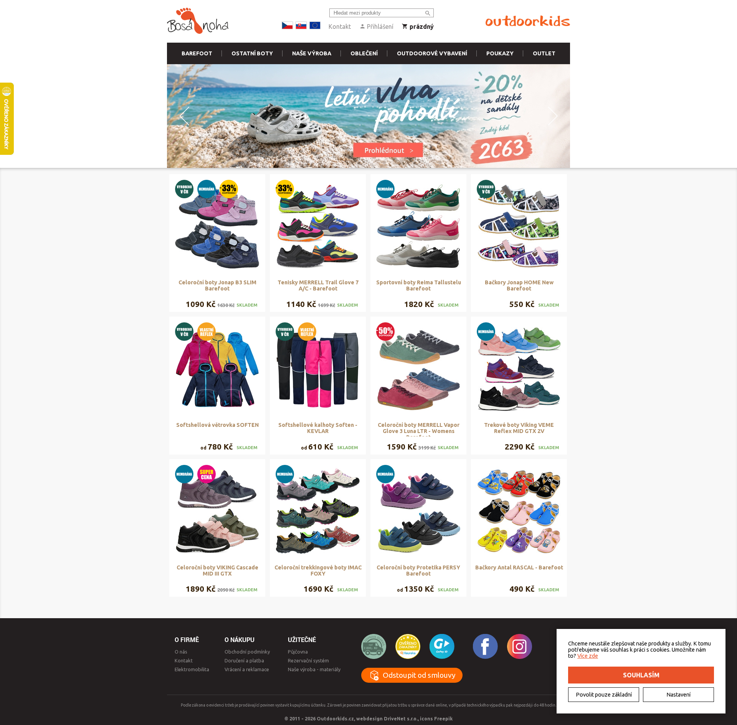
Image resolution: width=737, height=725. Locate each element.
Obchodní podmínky (247, 651)
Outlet (544, 53)
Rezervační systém (308, 660)
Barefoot (197, 53)
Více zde (587, 656)
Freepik (443, 718)
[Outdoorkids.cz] (528, 21)
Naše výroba (311, 53)
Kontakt (340, 26)
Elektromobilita (192, 669)
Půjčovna (298, 651)
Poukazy (500, 53)
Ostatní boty (252, 53)
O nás (181, 651)
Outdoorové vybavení (432, 53)
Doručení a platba (244, 660)
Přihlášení (379, 26)
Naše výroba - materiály (314, 669)
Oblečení (364, 53)
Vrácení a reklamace (247, 669)
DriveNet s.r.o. (401, 718)
